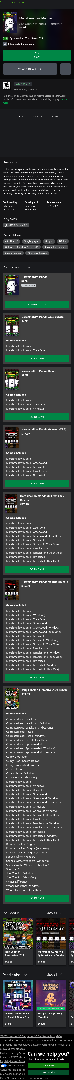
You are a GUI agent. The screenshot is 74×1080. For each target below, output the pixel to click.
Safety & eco (24, 1078)
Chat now (48, 1065)
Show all (52, 912)
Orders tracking (9, 1053)
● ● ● (65, 69)
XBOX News (21, 1040)
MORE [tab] (55, 116)
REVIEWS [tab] (37, 116)
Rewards (5, 1057)
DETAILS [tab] (19, 116)
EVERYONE (21, 84)
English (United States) (13, 1061)
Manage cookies (22, 1073)
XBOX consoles (9, 1036)
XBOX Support (37, 1040)
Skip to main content (12, 2)
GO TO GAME (37, 358)
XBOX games (26, 1036)
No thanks (48, 1072)
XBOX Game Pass (44, 1036)
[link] (18, 941)
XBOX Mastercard (21, 1057)
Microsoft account (18, 1049)
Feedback (52, 1040)
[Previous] (60, 913)
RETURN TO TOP (37, 304)
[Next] (67, 913)
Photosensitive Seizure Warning (32, 1044)
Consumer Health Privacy (15, 1069)
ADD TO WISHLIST (32, 69)
